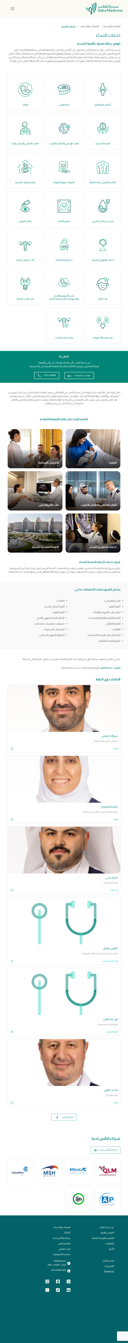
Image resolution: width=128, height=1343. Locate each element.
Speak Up (109, 1271)
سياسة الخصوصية (61, 1254)
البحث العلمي (64, 1249)
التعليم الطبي (64, 1243)
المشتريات (109, 1266)
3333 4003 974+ (58, 1270)
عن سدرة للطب (106, 1227)
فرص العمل (108, 1260)
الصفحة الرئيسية (111, 26)
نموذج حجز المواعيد (82, 375)
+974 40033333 (49, 375)
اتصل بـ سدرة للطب (109, 667)
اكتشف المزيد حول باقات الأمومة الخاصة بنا (64, 419)
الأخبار (111, 1249)
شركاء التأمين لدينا (108, 1150)
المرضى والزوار (107, 1232)
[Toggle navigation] (12, 9)
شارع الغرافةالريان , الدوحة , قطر (56, 1262)
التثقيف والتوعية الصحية (103, 1238)
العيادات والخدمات (89, 26)
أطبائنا (67, 1232)
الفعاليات (109, 1243)
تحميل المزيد (67, 1117)
